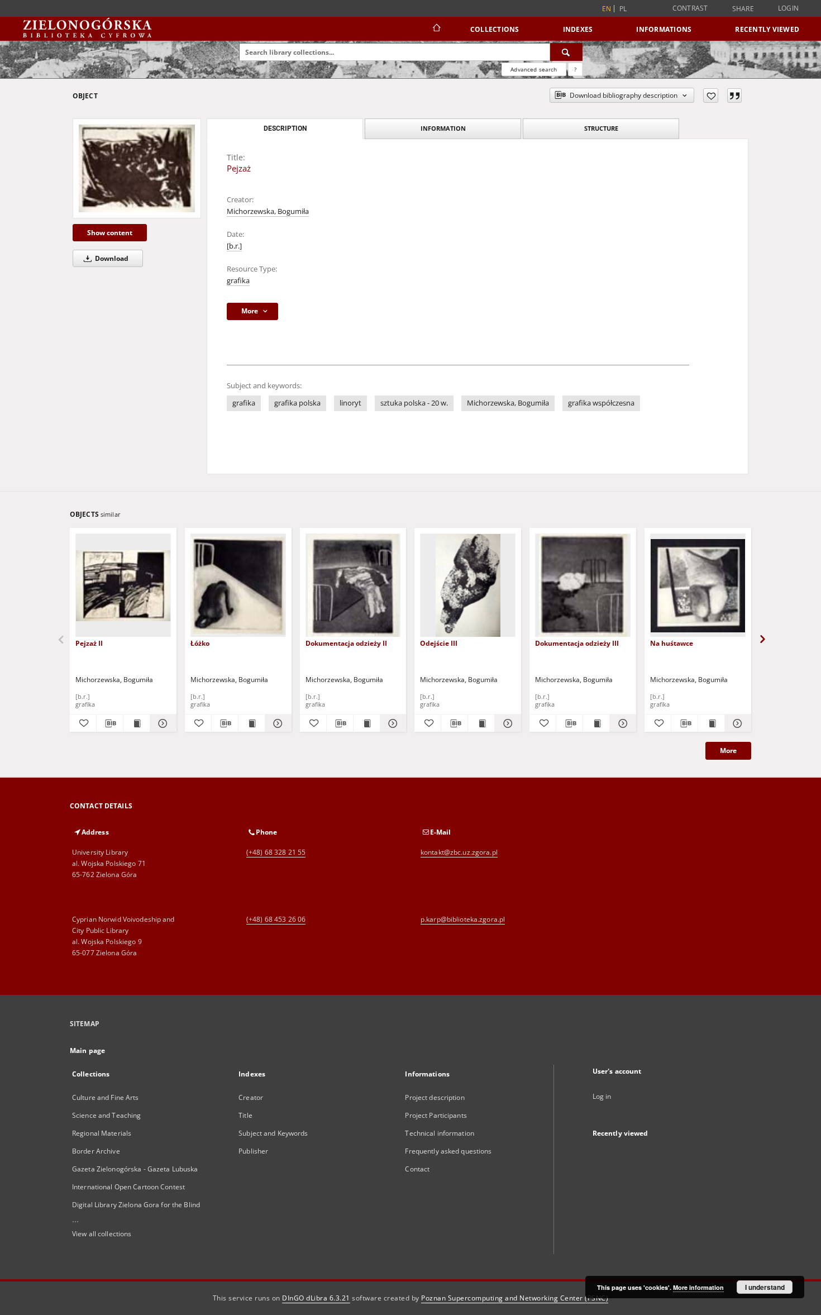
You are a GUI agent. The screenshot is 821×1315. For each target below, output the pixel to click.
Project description (434, 1097)
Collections (494, 29)
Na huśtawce (671, 643)
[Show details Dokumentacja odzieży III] (621, 723)
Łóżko (199, 643)
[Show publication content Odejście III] (481, 723)
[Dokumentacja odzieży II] (353, 585)
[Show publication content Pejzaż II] (136, 723)
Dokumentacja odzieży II (346, 643)
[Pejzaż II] (123, 585)
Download (110, 258)
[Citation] (734, 95)
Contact (417, 1169)
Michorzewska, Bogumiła (268, 211)
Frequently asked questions (448, 1151)
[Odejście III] (468, 585)
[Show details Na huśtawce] (736, 723)
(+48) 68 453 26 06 (276, 919)
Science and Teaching (106, 1115)
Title (245, 1115)
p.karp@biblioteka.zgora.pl (463, 919)
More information (698, 1287)
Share (743, 8)
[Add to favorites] (710, 95)
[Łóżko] (238, 585)
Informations (663, 29)
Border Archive (96, 1151)
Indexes (578, 29)
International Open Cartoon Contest (128, 1187)
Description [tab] (285, 128)
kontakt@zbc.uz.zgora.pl (459, 852)
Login (788, 8)
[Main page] (435, 29)
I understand (765, 1287)
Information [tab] (443, 128)
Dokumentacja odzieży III (577, 643)
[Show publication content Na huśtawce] (711, 723)
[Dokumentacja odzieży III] (583, 585)
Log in (602, 1096)
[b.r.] (234, 246)
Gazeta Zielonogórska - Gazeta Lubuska (135, 1169)
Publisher (253, 1151)
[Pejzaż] (137, 168)
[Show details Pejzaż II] (162, 723)
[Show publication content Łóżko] (251, 723)
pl (623, 8)
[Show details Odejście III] (506, 723)
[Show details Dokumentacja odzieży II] (392, 723)
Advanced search (533, 69)
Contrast (690, 8)
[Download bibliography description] (110, 723)
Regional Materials (101, 1133)
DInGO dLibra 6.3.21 (316, 1298)
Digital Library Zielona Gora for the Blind (136, 1204)
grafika (238, 280)
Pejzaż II (89, 643)
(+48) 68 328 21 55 (276, 852)
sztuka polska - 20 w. (414, 403)
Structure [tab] (601, 128)
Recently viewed (767, 29)
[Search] (566, 52)
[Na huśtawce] (698, 585)
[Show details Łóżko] (277, 723)
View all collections (101, 1233)
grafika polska (297, 403)
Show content (109, 232)
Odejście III (438, 643)
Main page (87, 1050)
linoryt (350, 403)
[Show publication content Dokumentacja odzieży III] (596, 723)
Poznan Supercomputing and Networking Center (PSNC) (514, 1298)
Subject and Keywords (273, 1133)
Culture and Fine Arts (105, 1097)
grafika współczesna (601, 403)
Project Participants (435, 1115)
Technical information (439, 1133)
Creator (250, 1097)
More (728, 750)
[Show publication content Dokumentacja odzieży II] (367, 723)
